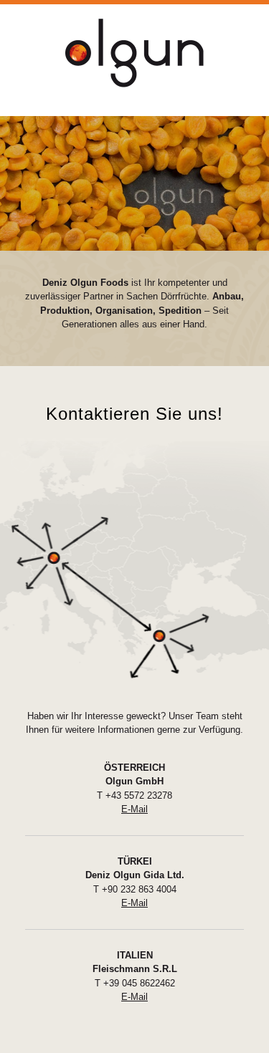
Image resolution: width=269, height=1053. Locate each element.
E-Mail (134, 809)
